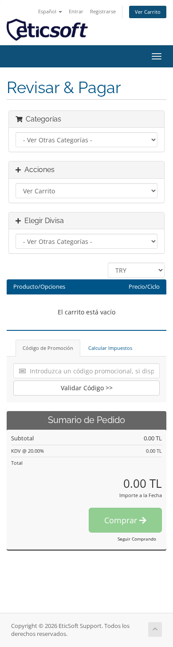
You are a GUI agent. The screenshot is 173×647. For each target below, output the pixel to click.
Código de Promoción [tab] (48, 348)
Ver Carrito (148, 11)
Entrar (76, 11)
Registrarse (103, 11)
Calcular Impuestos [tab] (110, 348)
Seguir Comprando (137, 539)
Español (48, 11)
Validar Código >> (87, 388)
